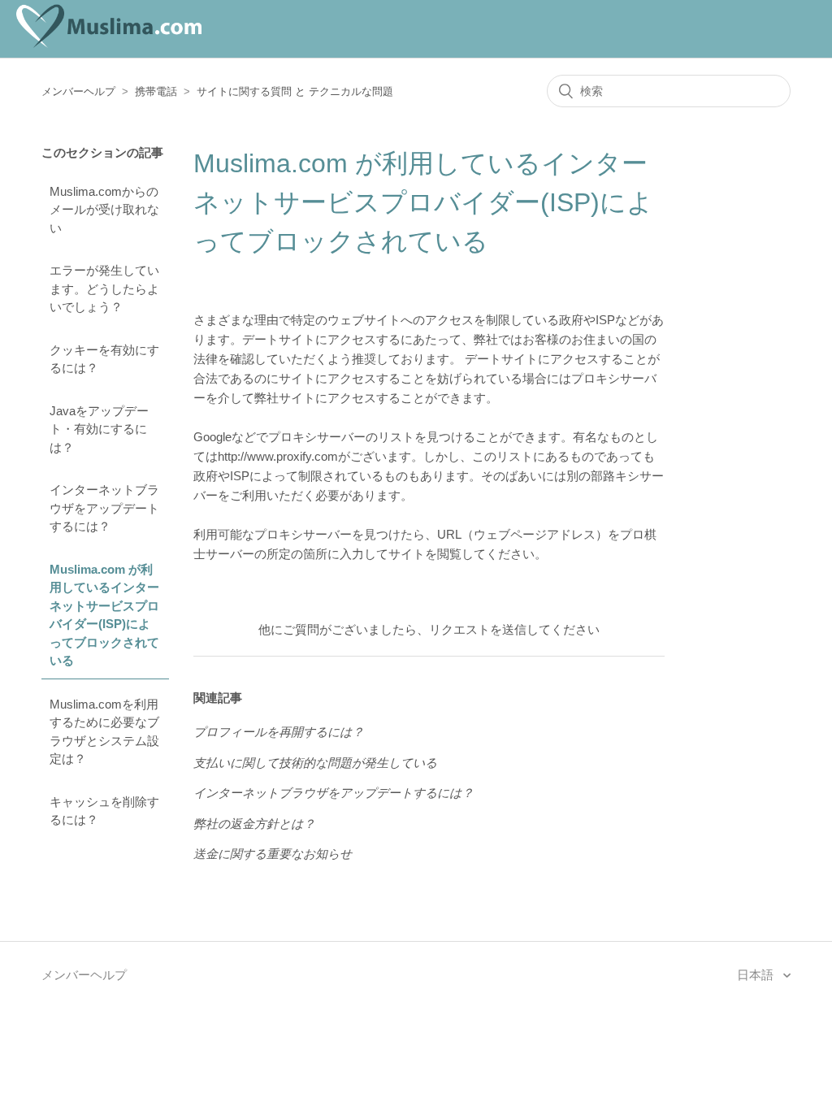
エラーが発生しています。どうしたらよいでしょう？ (104, 288)
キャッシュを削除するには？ (104, 811)
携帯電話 (156, 91)
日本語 (757, 975)
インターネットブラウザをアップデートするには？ (104, 508)
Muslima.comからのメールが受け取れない (104, 209)
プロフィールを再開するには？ (278, 732)
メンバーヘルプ (78, 91)
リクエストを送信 (477, 629)
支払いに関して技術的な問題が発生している (315, 763)
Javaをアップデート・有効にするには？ (99, 429)
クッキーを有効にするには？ (104, 359)
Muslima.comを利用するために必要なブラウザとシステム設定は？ (104, 731)
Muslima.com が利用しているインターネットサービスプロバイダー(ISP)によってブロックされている (104, 615)
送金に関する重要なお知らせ (272, 854)
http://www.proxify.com (278, 456)
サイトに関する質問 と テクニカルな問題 (295, 91)
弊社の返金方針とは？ (254, 823)
